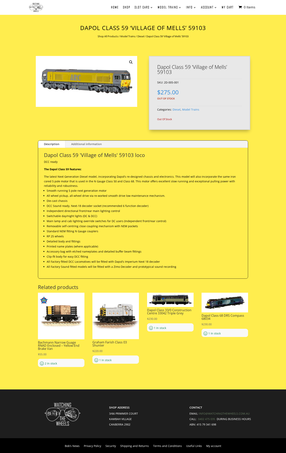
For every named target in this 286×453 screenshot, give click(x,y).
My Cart (228, 7)
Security (110, 446)
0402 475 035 (207, 419)
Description (51, 144)
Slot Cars (142, 7)
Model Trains (168, 7)
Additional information (86, 144)
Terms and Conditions (167, 446)
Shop (126, 7)
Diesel (140, 36)
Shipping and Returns (134, 446)
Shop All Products (108, 36)
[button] (130, 62)
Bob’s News (72, 446)
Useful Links (194, 446)
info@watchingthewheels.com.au (224, 413)
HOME (115, 7)
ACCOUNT (207, 7)
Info (189, 7)
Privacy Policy (92, 446)
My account (213, 446)
